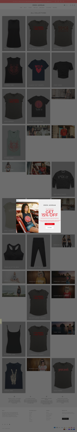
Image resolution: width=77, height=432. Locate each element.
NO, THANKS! (50, 227)
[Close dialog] (17, 200)
